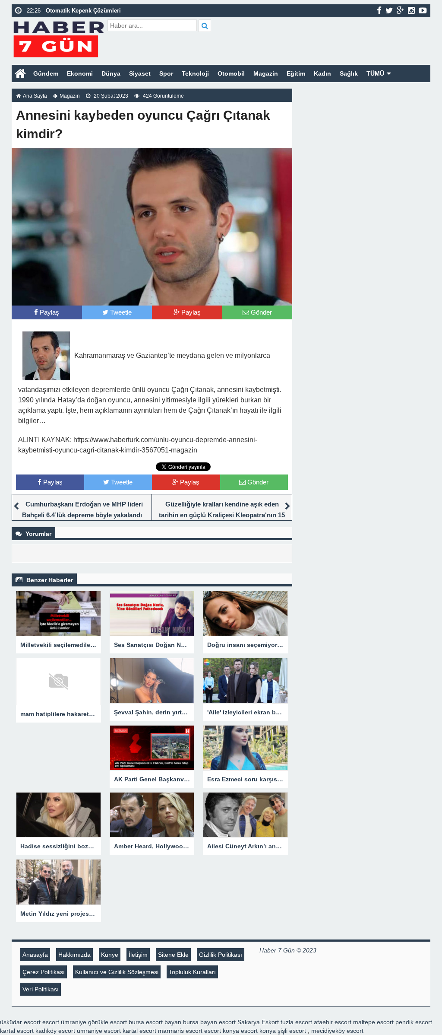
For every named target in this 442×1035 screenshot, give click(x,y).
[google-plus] (400, 10)
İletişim (138, 954)
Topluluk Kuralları (192, 971)
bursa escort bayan (155, 1022)
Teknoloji (195, 73)
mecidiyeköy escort (337, 1030)
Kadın (322, 73)
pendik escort (413, 1022)
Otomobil (231, 73)
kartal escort (17, 1030)
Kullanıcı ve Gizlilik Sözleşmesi (116, 971)
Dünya (110, 73)
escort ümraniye (64, 1022)
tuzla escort (296, 1022)
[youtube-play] (423, 10)
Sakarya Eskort (258, 1022)
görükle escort (107, 1022)
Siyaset (140, 73)
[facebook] (379, 10)
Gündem (45, 73)
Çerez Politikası (43, 971)
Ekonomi (80, 73)
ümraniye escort (99, 1030)
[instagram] (411, 10)
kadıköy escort (55, 1030)
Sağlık (349, 73)
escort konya (221, 1030)
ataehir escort (332, 1022)
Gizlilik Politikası (220, 954)
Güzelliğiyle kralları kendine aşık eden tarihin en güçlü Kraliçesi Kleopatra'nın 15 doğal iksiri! (222, 514)
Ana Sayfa (35, 96)
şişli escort (292, 1030)
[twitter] (389, 10)
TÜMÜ (375, 73)
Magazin (265, 73)
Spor (166, 73)
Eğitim (296, 73)
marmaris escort (180, 1030)
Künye (109, 954)
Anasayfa (35, 954)
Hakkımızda (74, 954)
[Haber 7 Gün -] (58, 38)
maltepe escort (373, 1022)
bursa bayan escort (209, 1022)
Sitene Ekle (173, 954)
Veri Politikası (40, 989)
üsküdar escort (20, 1022)
